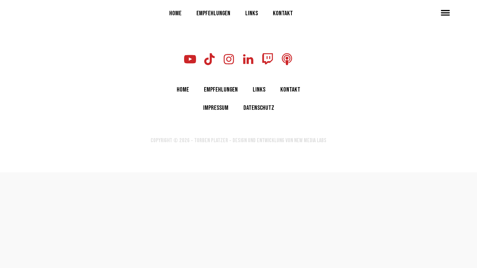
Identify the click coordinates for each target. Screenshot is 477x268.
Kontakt (283, 13)
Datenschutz (258, 107)
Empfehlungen (213, 13)
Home (175, 13)
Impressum (215, 107)
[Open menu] (445, 12)
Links (251, 13)
